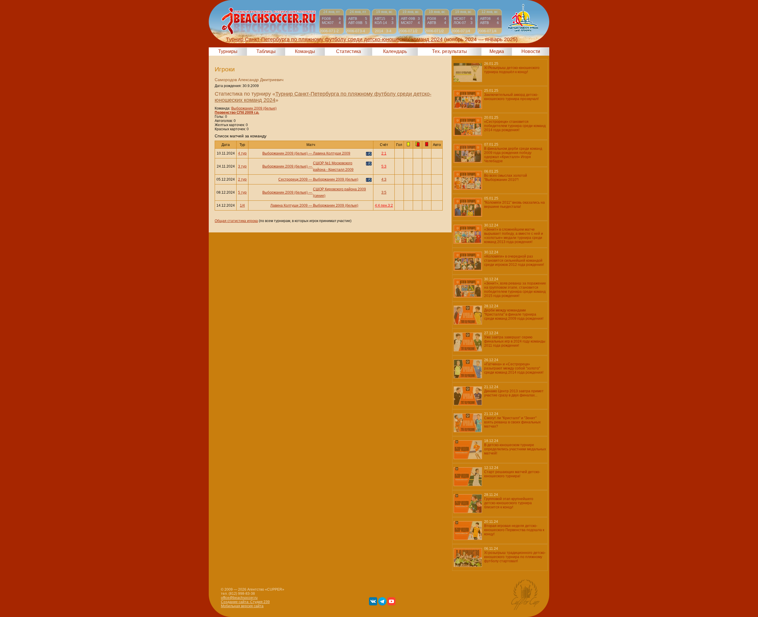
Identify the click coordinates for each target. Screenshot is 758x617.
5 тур (242, 192)
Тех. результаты (449, 51)
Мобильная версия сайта (242, 606)
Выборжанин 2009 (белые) (254, 108)
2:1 (383, 153)
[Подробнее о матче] (331, 21)
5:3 (383, 166)
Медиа (496, 51)
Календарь (395, 51)
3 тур (242, 166)
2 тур (242, 179)
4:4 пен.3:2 (384, 205)
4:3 (383, 179)
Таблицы (266, 51)
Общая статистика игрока (236, 221)
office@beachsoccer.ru (239, 598)
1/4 (242, 205)
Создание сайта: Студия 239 (245, 602)
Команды (305, 51)
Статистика (348, 51)
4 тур (242, 153)
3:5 (383, 192)
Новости (530, 51)
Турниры (227, 51)
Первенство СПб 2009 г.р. (237, 112)
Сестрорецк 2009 (293, 179)
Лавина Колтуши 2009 (331, 153)
